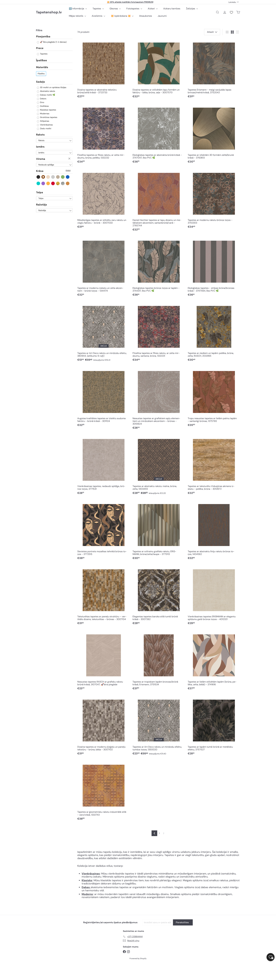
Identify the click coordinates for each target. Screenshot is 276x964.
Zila (68, 177)
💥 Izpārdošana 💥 (121, 15)
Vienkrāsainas (46, 124)
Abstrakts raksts (47, 91)
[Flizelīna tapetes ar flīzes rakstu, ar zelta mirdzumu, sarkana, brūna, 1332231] (159, 332)
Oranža (48, 183)
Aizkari (151, 8)
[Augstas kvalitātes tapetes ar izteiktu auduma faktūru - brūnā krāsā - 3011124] (103, 397)
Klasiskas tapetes (47, 109)
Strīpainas (44, 121)
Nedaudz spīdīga (46, 165)
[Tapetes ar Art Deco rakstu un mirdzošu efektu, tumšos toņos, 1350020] (159, 726)
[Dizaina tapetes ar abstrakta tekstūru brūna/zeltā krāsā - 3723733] (103, 69)
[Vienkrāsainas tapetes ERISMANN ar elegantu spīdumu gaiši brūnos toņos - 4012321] (214, 596)
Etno (41, 102)
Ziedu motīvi (45, 128)
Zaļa (63, 177)
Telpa (39, 192)
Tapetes (97, 8)
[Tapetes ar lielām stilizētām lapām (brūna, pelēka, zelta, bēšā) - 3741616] (214, 661)
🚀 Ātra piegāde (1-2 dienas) (53, 42)
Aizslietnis (97, 15)
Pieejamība (43, 36)
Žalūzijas (191, 8)
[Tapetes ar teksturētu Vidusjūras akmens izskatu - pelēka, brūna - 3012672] (214, 465)
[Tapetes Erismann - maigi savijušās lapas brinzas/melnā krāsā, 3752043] (214, 69)
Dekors (42, 98)
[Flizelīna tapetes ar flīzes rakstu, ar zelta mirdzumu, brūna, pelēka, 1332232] (103, 134)
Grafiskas (44, 106)
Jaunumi (162, 15)
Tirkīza (38, 183)
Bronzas (68, 183)
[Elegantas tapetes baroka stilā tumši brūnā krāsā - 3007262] (159, 596)
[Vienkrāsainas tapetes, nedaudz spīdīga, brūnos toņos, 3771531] (103, 465)
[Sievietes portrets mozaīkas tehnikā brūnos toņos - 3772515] (103, 531)
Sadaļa (40, 81)
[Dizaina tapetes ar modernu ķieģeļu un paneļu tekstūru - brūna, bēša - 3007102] (103, 726)
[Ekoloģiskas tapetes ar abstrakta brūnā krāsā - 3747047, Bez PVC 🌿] (159, 134)
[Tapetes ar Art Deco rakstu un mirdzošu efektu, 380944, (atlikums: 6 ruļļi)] (103, 332)
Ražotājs (41, 204)
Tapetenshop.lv (49, 12)
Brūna (43, 177)
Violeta (43, 183)
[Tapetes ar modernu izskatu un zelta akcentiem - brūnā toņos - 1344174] (103, 267)
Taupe (58, 177)
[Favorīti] (231, 12)
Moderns (87, 894)
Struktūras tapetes (48, 117)
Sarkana (53, 183)
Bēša (48, 177)
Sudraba (63, 183)
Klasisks (87, 880)
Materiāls (42, 67)
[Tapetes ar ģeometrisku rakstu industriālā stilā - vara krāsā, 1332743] (103, 791)
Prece (39, 48)
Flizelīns (41, 73)
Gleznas (114, 8)
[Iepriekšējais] (154, 833)
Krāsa (39, 171)
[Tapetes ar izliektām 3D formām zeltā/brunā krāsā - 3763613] (214, 134)
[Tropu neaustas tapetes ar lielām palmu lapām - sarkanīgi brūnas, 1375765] (214, 397)
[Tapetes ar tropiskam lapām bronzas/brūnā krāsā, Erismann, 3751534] (159, 661)
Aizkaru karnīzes (171, 8)
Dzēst (69, 158)
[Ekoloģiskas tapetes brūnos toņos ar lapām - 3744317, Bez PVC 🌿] (159, 267)
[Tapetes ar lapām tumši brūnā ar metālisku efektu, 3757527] (214, 726)
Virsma (40, 159)
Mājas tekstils (76, 15)
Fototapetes (133, 8)
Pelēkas (53, 177)
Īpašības (41, 60)
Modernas (44, 113)
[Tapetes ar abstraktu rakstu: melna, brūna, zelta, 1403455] (159, 465)
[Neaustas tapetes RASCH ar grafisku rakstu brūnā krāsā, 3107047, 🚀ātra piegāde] (103, 661)
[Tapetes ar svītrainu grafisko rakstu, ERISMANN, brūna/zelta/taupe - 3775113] (159, 531)
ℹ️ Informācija (77, 8)
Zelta (58, 183)
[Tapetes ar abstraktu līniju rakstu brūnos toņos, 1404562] (214, 531)
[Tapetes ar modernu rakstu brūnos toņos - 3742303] (214, 199)
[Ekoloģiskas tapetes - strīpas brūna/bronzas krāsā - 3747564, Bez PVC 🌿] (214, 267)
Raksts (40, 134)
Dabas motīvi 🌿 (47, 95)
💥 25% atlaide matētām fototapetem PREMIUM (130, 2)
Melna (38, 177)
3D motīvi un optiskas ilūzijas (52, 87)
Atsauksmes (145, 15)
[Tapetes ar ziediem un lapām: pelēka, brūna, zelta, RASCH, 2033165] (214, 332)
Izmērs (40, 147)
